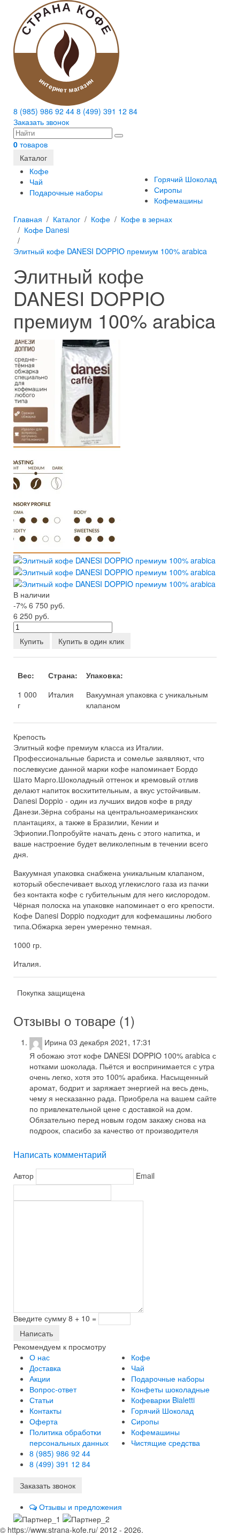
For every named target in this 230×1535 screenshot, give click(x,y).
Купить (31, 641)
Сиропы (168, 189)
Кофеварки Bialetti (163, 1400)
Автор (23, 1175)
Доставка (45, 1367)
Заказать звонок (41, 121)
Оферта (43, 1421)
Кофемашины (178, 200)
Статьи (41, 1400)
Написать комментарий (59, 1154)
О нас (39, 1357)
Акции (39, 1378)
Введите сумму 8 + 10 (51, 1318)
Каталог (33, 157)
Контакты (45, 1410)
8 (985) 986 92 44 (43, 111)
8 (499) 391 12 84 (106, 111)
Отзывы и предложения (79, 1506)
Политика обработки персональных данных (69, 1437)
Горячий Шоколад (185, 179)
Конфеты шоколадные (170, 1389)
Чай (36, 181)
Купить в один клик (91, 641)
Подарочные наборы (66, 192)
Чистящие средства (165, 1442)
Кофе (39, 171)
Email (145, 1175)
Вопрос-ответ (52, 1389)
